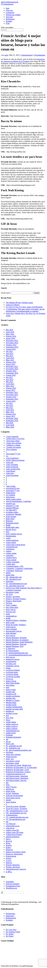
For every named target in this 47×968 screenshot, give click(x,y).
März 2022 (10, 386)
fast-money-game (12, 592)
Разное (8, 858)
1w (7, 456)
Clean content (11, 560)
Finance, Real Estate (13, 601)
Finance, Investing (13, 597)
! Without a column (13, 445)
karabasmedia (11, 661)
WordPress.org (11, 888)
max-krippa (10, 685)
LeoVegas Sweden (13, 677)
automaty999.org (12, 508)
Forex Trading (11, 605)
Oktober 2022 (11, 371)
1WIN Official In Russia (15, 460)
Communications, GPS (14, 566)
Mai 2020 (9, 423)
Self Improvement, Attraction (17, 776)
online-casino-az (12, 724)
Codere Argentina (12, 562)
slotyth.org (10, 789)
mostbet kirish (11, 705)
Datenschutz (10, 914)
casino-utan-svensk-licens (15, 545)
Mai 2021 (9, 408)
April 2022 (10, 384)
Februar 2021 (11, 414)
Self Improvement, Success (16, 780)
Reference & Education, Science (18, 772)
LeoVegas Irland (12, 674)
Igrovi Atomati (11, 629)
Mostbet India (11, 703)
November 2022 (12, 369)
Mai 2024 (9, 330)
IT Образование (12, 651)
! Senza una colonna (13, 443)
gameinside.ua (11, 616)
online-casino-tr (12, 726)
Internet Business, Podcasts (16, 644)
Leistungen (10, 13)
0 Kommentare (39, 55)
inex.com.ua (10, 635)
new (7, 716)
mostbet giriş (10, 698)
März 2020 (10, 427)
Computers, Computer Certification (19, 568)
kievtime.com (11, 664)
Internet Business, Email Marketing (19, 642)
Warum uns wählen (13, 15)
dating (8, 573)
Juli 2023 (9, 351)
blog (7, 532)
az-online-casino (12, 512)
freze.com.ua (11, 610)
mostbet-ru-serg (12, 713)
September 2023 (12, 347)
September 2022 (12, 373)
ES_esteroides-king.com (15, 586)
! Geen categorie (12, 436)
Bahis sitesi (10, 519)
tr (6, 804)
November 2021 (12, 395)
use (7, 822)
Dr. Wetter (10, 934)
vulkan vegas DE (12, 830)
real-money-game (12, 763)
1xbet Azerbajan (12, 467)
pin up (8, 741)
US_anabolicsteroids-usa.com (17, 817)
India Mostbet (11, 633)
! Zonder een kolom (13, 447)
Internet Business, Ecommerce (17, 640)
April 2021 (10, 410)
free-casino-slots (12, 607)
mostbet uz (10, 711)
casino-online (11, 542)
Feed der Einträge (12, 884)
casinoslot (9, 555)
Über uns (9, 10)
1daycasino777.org (13, 454)
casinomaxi (10, 549)
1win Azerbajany (12, 458)
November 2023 (12, 343)
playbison (9, 752)
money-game (11, 690)
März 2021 (10, 412)
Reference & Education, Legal (17, 770)
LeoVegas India (12, 672)
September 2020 (12, 421)
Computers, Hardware (14, 571)
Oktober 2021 (11, 397)
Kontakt (9, 21)
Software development (14, 796)
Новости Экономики (14, 854)
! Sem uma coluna (13, 441)
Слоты (8, 860)
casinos (8, 551)
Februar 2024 (11, 336)
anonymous (10, 497)
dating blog (10, 575)
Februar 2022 (11, 388)
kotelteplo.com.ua (12, 666)
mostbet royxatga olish (14, 709)
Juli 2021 (9, 403)
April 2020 (10, 425)
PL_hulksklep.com (13, 748)
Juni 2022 (9, 379)
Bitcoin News (11, 529)
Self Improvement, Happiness (17, 778)
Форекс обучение (13, 867)
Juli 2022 (9, 377)
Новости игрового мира (16, 852)
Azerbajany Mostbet (13, 514)
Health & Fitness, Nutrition (16, 620)
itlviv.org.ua (10, 657)
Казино (9, 845)
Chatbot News (11, 558)
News (8, 720)
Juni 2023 (9, 354)
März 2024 (10, 334)
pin (7, 739)
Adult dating (10, 493)
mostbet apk (10, 692)
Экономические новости (16, 869)
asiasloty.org (10, 504)
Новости (9, 850)
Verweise (9, 17)
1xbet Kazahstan (12, 475)
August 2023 (11, 349)
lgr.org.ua (9, 679)
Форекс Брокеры (13, 865)
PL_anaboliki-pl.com (14, 746)
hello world (10, 622)
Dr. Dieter (9, 936)
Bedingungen (11, 918)
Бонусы (9, 841)
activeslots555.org (13, 488)
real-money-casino (13, 761)
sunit (6, 55)
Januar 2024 (10, 338)
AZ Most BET (11, 510)
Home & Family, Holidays (16, 625)
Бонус (8, 839)
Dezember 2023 (12, 341)
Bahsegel (9, 521)
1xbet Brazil (10, 471)
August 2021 (11, 401)
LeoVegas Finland (13, 670)
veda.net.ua (10, 828)
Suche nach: (5, 293)
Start (7, 8)
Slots (8, 785)
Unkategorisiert (27, 55)
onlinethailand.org (13, 731)
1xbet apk (9, 462)
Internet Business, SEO (15, 646)
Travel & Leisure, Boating (16, 806)
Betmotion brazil (12, 523)
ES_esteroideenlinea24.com (16, 584)
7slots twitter (10, 486)
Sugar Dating (11, 802)
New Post (9, 718)
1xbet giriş (10, 473)
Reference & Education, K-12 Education (21, 767)
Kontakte (9, 920)
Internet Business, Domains (16, 638)
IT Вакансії (10, 648)
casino (8, 538)
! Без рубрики (11, 449)
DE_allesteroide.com (14, 577)
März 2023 (10, 360)
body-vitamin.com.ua (14, 534)
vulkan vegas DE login (14, 832)
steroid (8, 800)
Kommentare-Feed (13, 886)
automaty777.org (12, 506)
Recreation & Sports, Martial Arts (18, 765)
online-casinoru (11, 729)
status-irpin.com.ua (13, 798)
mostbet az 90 (11, 694)
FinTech (9, 603)
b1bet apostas (11, 516)
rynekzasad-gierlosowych (15, 774)
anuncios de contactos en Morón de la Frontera (23, 60)
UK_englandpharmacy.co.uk (17, 811)
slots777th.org (11, 787)
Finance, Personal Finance (16, 599)
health (8, 618)
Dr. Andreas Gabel (13, 932)
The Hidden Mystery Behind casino (19, 303)
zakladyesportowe (13, 837)
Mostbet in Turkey (13, 700)
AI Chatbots (10, 495)
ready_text (10, 759)
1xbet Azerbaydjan (13, 469)
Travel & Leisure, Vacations (16, 809)
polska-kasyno (11, 757)
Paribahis (9, 735)
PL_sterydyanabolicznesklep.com (18, 750)
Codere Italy (10, 564)
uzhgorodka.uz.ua (12, 826)
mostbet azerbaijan (13, 696)
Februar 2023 (11, 362)
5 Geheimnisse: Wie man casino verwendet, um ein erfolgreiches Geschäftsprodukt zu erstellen (25, 310)
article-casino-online (13, 499)
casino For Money (13, 305)
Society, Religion (12, 793)
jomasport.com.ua (12, 659)
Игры (8, 843)
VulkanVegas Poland (14, 835)
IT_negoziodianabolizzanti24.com (19, 655)
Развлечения (11, 856)
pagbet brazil (11, 733)
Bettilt (8, 525)
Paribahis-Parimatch (13, 737)
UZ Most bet (11, 824)
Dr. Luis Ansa (11, 930)
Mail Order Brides (13, 683)
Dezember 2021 (12, 392)
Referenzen (10, 19)
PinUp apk (10, 744)
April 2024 (10, 332)
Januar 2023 (10, 364)
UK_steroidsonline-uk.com (16, 813)
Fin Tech (9, 594)
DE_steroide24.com (13, 579)
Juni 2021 (9, 405)
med (7, 687)
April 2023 (10, 358)
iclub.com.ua (11, 627)
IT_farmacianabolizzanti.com (17, 653)
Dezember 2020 (12, 418)
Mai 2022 (9, 382)
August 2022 (11, 375)
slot (7, 783)
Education (9, 581)
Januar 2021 (10, 416)
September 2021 (12, 399)
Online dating (11, 722)
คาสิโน (9, 872)
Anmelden (10, 882)
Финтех (9, 863)
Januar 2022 (10, 390)
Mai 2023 (9, 356)
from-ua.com (11, 612)
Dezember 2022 (12, 366)
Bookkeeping (11, 536)
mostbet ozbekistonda (14, 707)
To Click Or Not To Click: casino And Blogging (24, 307)
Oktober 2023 (11, 345)
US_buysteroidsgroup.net (15, 819)
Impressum (10, 916)
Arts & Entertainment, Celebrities (18, 501)
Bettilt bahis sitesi (12, 527)
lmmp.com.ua (11, 681)
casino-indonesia (12, 540)
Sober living (10, 791)
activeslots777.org (13, 491)
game (8, 614)
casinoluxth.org (11, 547)
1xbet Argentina (12, 465)
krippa (8, 668)
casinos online (11, 553)
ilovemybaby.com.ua (14, 631)
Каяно (8, 847)
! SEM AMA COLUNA (15, 439)
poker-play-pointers (13, 754)
